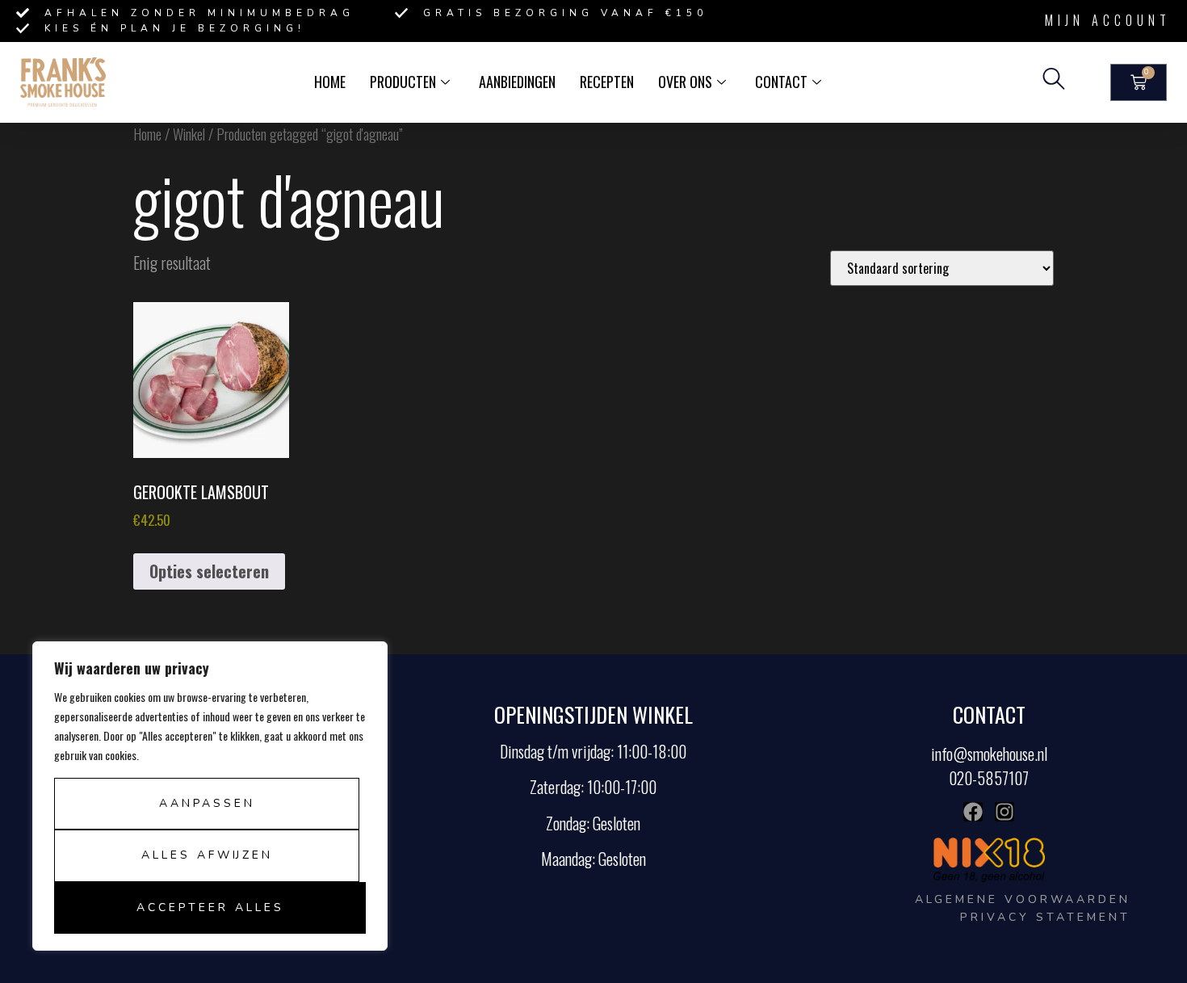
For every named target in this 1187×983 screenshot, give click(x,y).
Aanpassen (207, 803)
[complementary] (210, 796)
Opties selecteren (209, 571)
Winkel (189, 134)
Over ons (685, 81)
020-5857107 (989, 778)
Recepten (607, 81)
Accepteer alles (210, 907)
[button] (1054, 82)
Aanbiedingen (517, 81)
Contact (781, 81)
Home (330, 81)
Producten (403, 81)
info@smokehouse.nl (989, 753)
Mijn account (1108, 20)
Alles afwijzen (207, 855)
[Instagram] (1004, 811)
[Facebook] (973, 811)
